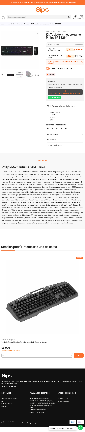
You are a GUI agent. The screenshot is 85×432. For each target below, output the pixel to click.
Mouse (26, 24)
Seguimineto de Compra (9, 398)
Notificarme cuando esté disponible (65, 93)
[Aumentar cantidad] (71, 355)
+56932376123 (65, 398)
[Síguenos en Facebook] (9, 387)
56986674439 (65, 401)
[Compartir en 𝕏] (52, 128)
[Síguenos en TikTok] (15, 387)
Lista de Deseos (6, 404)
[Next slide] (37, 74)
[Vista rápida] (3, 299)
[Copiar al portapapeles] (66, 128)
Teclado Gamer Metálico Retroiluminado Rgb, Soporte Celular (24, 342)
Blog (2, 401)
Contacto (4, 406)
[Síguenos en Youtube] (12, 387)
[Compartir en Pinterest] (61, 128)
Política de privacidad (37, 412)
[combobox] (39, 17)
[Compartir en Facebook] (47, 128)
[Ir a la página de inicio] (42, 10)
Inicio (2, 24)
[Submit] (69, 17)
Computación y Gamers (14, 24)
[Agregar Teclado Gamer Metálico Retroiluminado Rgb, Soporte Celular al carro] (79, 355)
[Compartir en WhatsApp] (57, 128)
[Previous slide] (2, 74)
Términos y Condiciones (38, 409)
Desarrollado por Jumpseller (31, 423)
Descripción (42, 160)
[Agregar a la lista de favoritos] (3, 294)
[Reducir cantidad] (3, 355)
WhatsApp (55, 97)
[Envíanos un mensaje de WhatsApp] (80, 427)
